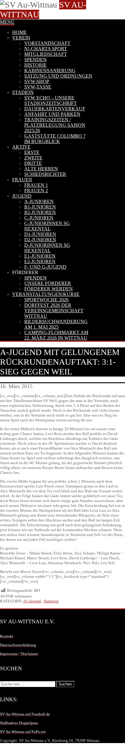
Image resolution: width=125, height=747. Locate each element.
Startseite (51, 601)
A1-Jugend (32, 601)
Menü (7, 22)
